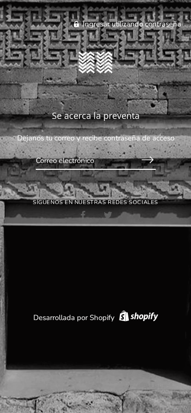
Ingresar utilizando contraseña (131, 24)
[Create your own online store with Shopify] (137, 317)
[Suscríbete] (148, 159)
